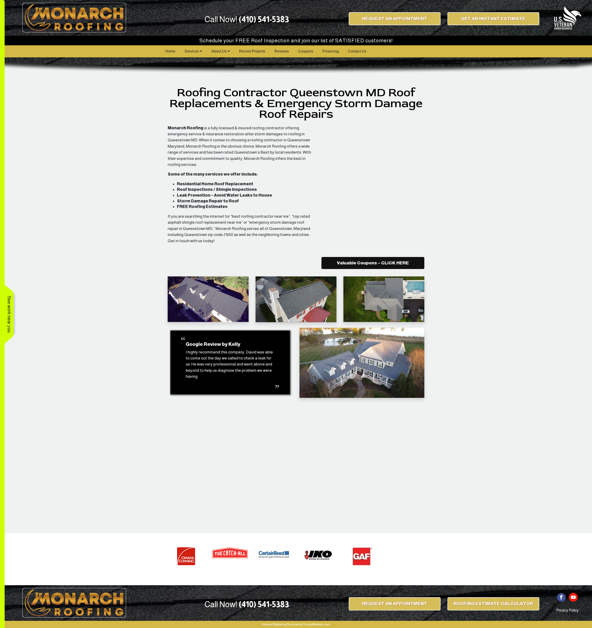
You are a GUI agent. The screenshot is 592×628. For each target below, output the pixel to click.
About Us (219, 51)
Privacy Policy (567, 610)
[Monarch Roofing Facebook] (561, 597)
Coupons (305, 51)
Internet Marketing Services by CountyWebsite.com (296, 624)
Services (192, 51)
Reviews (281, 51)
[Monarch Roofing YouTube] (573, 597)
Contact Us (357, 51)
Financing (330, 51)
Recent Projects (252, 51)
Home (170, 51)
